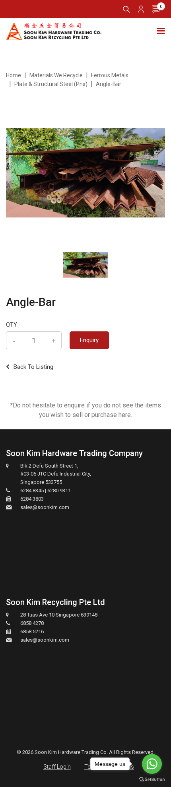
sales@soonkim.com (44, 507)
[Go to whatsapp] (152, 764)
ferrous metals (109, 75)
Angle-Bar (108, 84)
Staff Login (57, 767)
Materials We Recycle (56, 75)
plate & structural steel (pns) (50, 84)
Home (13, 75)
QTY (11, 324)
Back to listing (33, 366)
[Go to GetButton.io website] (152, 779)
